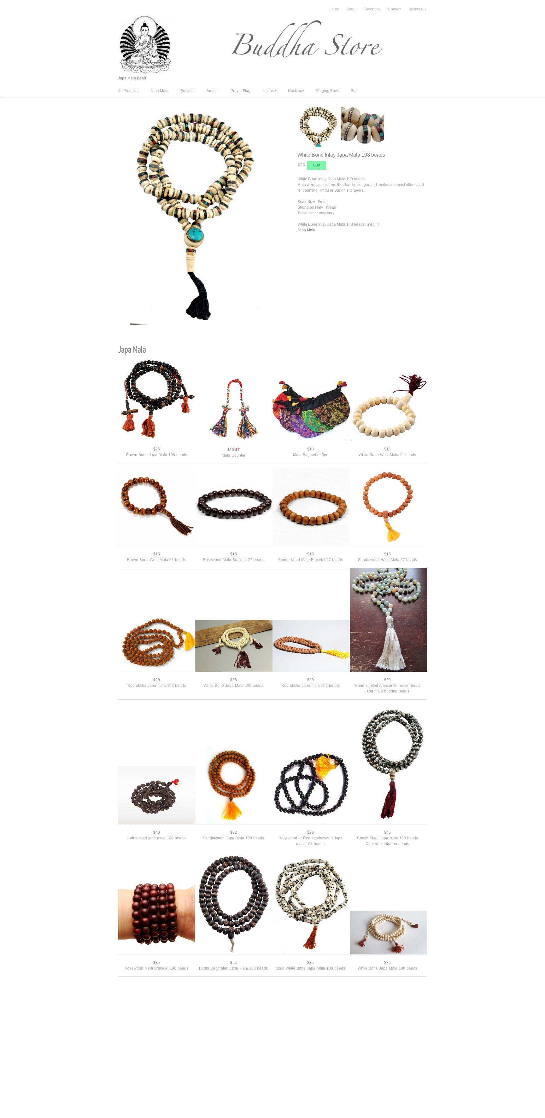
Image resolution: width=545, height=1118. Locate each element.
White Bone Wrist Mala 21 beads (387, 455)
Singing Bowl (327, 91)
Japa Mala (159, 91)
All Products (128, 91)
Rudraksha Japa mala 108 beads (156, 685)
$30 (387, 680)
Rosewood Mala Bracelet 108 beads (156, 968)
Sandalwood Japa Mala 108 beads (233, 838)
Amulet (213, 91)
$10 (310, 449)
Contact (394, 9)
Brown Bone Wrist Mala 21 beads (156, 560)
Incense (269, 91)
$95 (233, 962)
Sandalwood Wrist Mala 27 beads (387, 560)
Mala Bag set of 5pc (310, 455)
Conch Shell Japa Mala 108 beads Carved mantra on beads (387, 841)
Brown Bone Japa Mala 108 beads (156, 455)
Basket (417, 9)
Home (334, 9)
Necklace (296, 91)
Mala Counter (233, 455)
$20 (156, 680)
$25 (156, 449)
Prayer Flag (240, 91)
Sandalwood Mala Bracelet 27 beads (310, 560)
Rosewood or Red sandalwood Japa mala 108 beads (310, 841)
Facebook (372, 9)
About (351, 9)
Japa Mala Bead (132, 78)
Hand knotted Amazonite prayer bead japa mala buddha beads (387, 688)
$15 (387, 449)
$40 (156, 832)
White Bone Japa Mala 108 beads (233, 685)
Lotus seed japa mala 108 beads (156, 838)
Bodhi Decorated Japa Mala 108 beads (233, 968)
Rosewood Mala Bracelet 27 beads (233, 560)
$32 (233, 832)
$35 (233, 680)
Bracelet (187, 91)
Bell (354, 91)
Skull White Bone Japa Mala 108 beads (310, 968)
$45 (387, 832)
